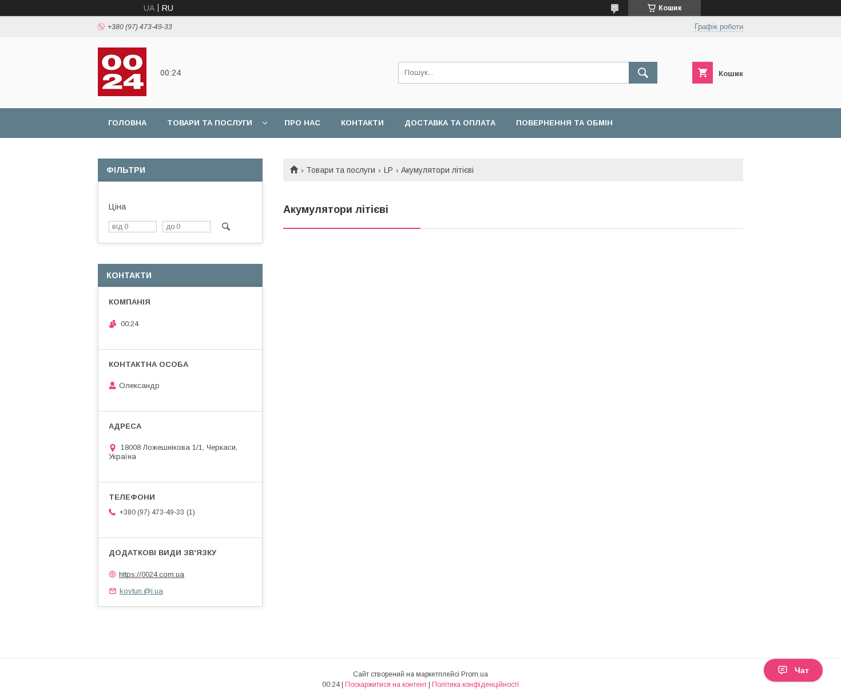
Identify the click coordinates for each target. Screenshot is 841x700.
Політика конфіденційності (475, 685)
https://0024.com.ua (151, 574)
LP (388, 170)
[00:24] (122, 93)
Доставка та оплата (449, 122)
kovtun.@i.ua (141, 591)
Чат (802, 670)
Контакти (362, 122)
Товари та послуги (209, 122)
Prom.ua (474, 674)
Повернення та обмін (564, 122)
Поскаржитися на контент (386, 685)
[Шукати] (643, 73)
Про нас (302, 122)
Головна (127, 122)
